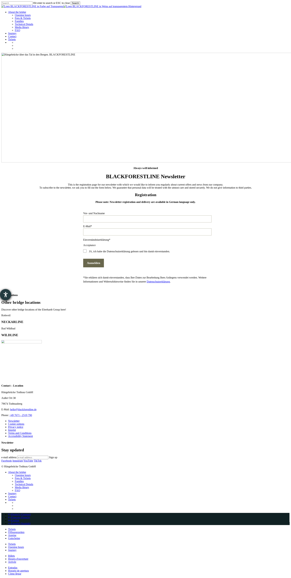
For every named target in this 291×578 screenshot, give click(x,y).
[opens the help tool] (5, 294)
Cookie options (16, 423)
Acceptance (89, 245)
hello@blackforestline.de (23, 409)
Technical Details (24, 484)
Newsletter (14, 420)
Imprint (12, 430)
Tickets (12, 499)
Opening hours (23, 475)
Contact (12, 496)
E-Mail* (87, 226)
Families (19, 481)
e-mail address (9, 457)
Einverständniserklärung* (96, 239)
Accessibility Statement (20, 436)
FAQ (17, 490)
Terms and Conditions (19, 433)
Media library (22, 487)
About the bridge (17, 472)
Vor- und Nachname (94, 213)
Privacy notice (15, 427)
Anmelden (93, 263)
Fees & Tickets (23, 478)
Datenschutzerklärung (158, 281)
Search (75, 3)
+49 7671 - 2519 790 (20, 415)
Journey (12, 493)
